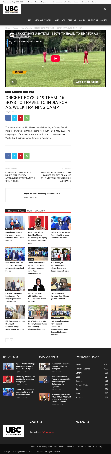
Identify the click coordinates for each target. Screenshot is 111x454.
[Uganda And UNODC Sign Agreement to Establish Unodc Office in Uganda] (15, 223)
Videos (15, 28)
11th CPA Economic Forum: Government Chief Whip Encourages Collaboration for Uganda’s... (61, 381)
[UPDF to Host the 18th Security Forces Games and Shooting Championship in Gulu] (38, 312)
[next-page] (11, 340)
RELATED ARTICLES (15, 211)
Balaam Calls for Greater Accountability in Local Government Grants (61, 235)
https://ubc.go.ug (30, 197)
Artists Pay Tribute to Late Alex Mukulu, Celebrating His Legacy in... (25, 379)
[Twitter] (14, 118)
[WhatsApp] (27, 118)
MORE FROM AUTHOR (36, 211)
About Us (67, 2)
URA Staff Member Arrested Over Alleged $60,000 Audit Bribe (60, 296)
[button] (105, 9)
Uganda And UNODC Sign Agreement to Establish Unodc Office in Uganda (25, 366)
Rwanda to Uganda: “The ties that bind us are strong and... (61, 366)
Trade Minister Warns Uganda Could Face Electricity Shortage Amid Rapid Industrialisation (36, 268)
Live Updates (57, 2)
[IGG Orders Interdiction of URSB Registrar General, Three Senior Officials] (38, 284)
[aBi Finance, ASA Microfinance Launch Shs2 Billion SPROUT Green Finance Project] (61, 254)
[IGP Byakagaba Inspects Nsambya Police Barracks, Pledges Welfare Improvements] (15, 312)
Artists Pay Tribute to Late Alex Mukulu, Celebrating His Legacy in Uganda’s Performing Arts (37, 237)
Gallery (94, 2)
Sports (31, 92)
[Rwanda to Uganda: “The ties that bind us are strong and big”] (44, 366)
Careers (76, 2)
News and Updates (41, 2)
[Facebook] (8, 118)
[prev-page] (7, 340)
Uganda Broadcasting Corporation (42, 193)
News (25, 92)
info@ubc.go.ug (47, 432)
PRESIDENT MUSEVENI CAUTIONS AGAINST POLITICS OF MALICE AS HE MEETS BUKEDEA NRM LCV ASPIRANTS (56, 176)
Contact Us (85, 2)
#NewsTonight (26, 28)
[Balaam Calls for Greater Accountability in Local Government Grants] (61, 223)
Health (8, 259)
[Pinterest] (20, 118)
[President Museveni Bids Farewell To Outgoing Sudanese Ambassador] (15, 284)
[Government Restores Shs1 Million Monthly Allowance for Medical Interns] (15, 254)
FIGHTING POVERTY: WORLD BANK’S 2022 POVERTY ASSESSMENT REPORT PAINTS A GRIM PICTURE (20, 176)
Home (30, 2)
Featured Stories (57, 318)
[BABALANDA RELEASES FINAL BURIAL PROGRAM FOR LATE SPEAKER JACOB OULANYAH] (44, 397)
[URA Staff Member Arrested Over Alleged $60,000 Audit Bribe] (61, 284)
